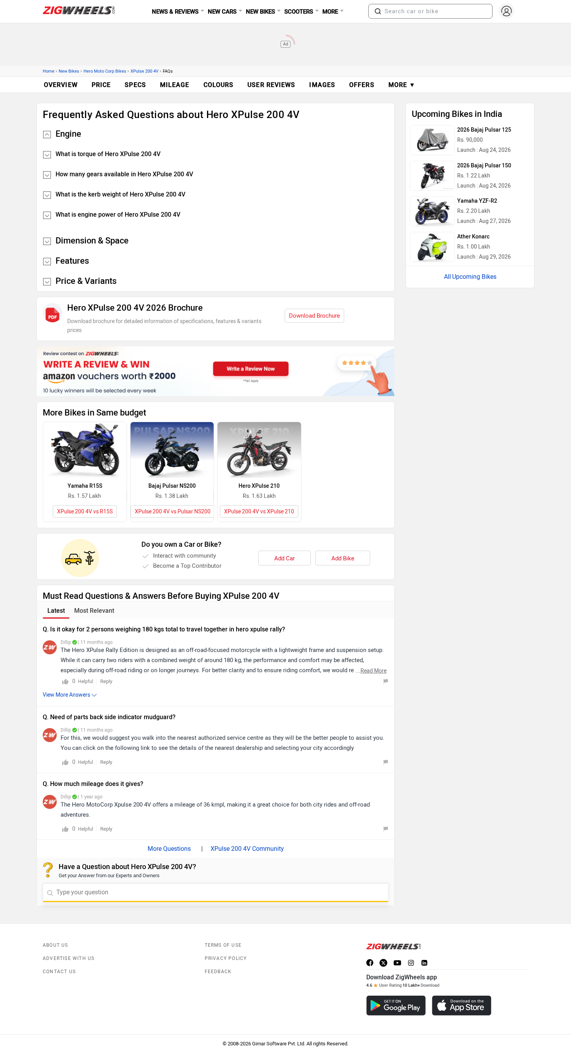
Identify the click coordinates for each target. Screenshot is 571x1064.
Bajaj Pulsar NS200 (172, 486)
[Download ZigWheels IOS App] (461, 1005)
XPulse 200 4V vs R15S (85, 511)
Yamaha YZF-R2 (477, 201)
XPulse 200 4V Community (247, 848)
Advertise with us (68, 958)
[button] (378, 11)
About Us (55, 945)
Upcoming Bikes (474, 276)
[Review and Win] (215, 371)
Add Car (284, 558)
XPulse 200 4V (144, 71)
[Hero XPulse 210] (259, 450)
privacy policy (226, 958)
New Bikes (69, 71)
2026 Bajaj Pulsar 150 (484, 165)
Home (48, 71)
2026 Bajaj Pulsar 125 (484, 130)
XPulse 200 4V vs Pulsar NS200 (173, 511)
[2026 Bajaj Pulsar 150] (432, 176)
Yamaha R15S (85, 486)
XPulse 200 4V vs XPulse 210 (259, 511)
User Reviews (271, 85)
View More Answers (66, 695)
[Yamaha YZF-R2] (432, 211)
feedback (218, 971)
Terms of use (223, 945)
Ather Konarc (473, 236)
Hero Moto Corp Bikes (105, 71)
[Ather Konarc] (432, 247)
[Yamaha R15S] (85, 450)
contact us (59, 971)
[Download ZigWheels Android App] (396, 1005)
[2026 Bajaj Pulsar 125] (432, 140)
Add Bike (342, 558)
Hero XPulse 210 (259, 486)
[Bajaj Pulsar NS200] (172, 450)
